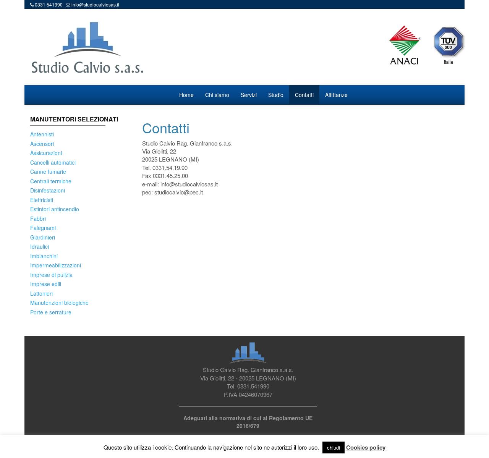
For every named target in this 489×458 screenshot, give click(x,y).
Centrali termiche (50, 181)
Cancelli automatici (53, 162)
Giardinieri (42, 237)
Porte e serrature (50, 312)
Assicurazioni (46, 153)
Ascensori (42, 143)
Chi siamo (217, 95)
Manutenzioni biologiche (59, 302)
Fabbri (38, 218)
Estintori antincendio (54, 209)
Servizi (249, 95)
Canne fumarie (48, 171)
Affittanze (336, 95)
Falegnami (43, 227)
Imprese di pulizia (51, 274)
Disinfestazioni (47, 190)
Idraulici (39, 246)
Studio (275, 95)
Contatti (304, 95)
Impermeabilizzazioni (55, 265)
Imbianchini (44, 256)
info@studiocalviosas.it (95, 4)
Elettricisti (41, 200)
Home (186, 95)
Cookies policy (365, 447)
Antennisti (42, 134)
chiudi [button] (333, 447)
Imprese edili (45, 284)
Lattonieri (41, 293)
